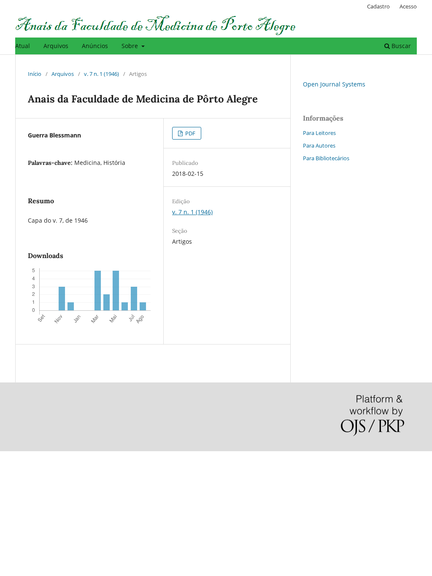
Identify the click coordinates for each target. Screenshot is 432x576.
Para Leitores (319, 133)
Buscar (400, 46)
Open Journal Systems (334, 84)
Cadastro (378, 6)
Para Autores (319, 145)
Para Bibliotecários (326, 158)
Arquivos (55, 46)
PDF (189, 133)
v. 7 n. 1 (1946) (101, 74)
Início (34, 74)
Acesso (408, 6)
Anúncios (95, 46)
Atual (22, 46)
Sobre (131, 46)
